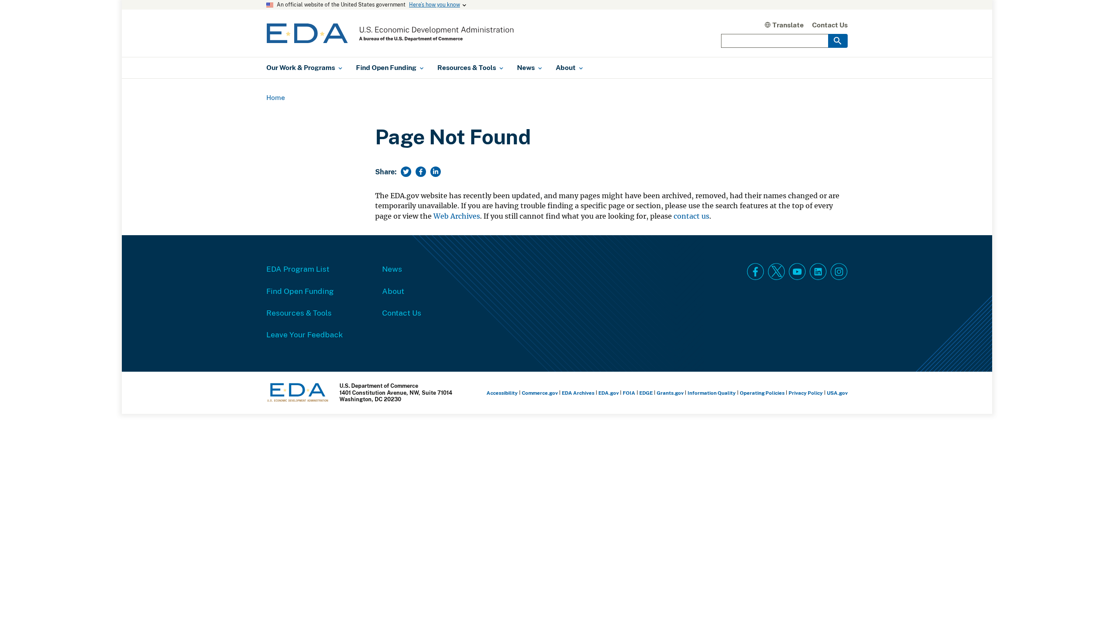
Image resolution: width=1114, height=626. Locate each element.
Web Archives (456, 216)
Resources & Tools (299, 312)
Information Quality (712, 393)
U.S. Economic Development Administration (390, 33)
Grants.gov (670, 393)
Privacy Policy (806, 393)
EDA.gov (608, 393)
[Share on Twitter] (406, 171)
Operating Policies (762, 393)
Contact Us (830, 24)
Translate (788, 24)
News (392, 268)
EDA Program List (297, 268)
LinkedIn (818, 271)
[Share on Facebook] (421, 171)
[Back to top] (1092, 604)
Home (275, 97)
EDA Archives (578, 393)
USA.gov (837, 393)
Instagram (839, 271)
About (393, 291)
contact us (691, 216)
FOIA (629, 393)
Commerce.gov (540, 393)
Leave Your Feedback (304, 334)
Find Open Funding (300, 291)
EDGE (646, 393)
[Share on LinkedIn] (435, 171)
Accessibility (502, 393)
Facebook (755, 271)
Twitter (776, 271)
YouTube (797, 271)
